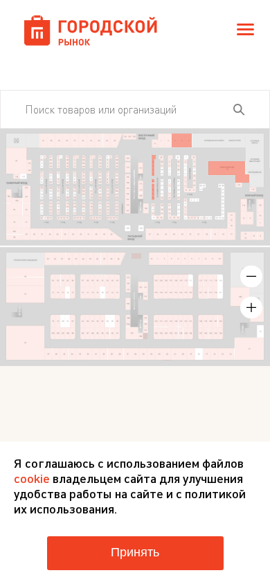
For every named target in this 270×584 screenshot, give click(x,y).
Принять (135, 552)
